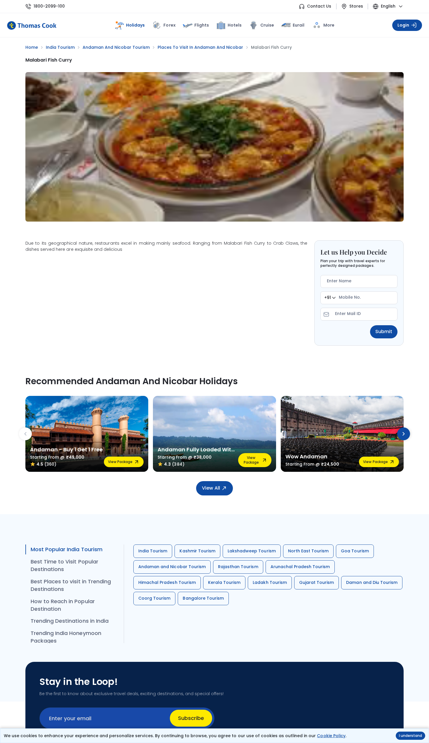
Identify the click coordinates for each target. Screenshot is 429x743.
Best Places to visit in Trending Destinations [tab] (71, 585)
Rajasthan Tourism (238, 567)
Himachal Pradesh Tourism (167, 582)
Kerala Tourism (224, 582)
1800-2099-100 (49, 6)
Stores (356, 6)
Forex (169, 25)
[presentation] (25, 433)
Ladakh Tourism (270, 582)
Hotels (235, 25)
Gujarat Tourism (316, 582)
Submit (383, 331)
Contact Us (319, 6)
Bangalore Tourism (203, 598)
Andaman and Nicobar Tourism (172, 567)
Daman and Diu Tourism (371, 582)
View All (211, 488)
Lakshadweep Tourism (252, 551)
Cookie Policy (331, 736)
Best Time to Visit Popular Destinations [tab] (64, 565)
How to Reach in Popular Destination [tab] (63, 605)
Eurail (298, 25)
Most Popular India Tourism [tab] (66, 549)
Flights (201, 25)
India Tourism (152, 551)
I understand (410, 735)
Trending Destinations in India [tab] (70, 620)
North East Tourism (308, 551)
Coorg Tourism (154, 598)
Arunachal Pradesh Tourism (300, 567)
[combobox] (330, 298)
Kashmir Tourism (197, 551)
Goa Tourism (355, 551)
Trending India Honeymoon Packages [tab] (66, 636)
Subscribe (191, 718)
